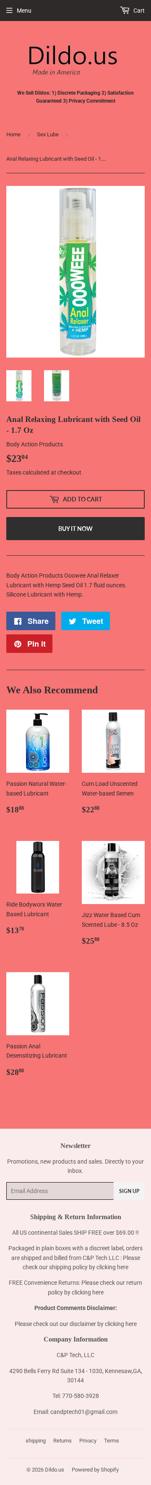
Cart (138, 10)
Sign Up (129, 1191)
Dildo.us (54, 1469)
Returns (62, 1440)
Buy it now (75, 528)
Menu (24, 10)
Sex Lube (48, 134)
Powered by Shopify (95, 1469)
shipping (36, 1440)
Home (13, 134)
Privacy (87, 1440)
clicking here (112, 1267)
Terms (111, 1440)
